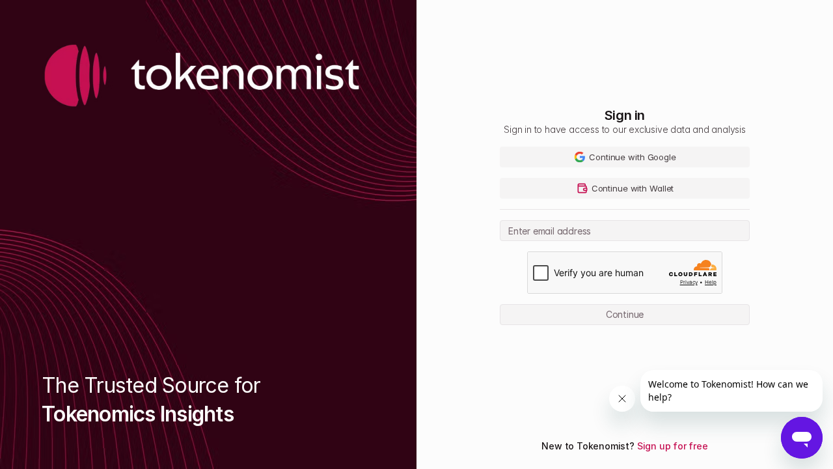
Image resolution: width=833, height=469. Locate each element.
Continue (625, 314)
